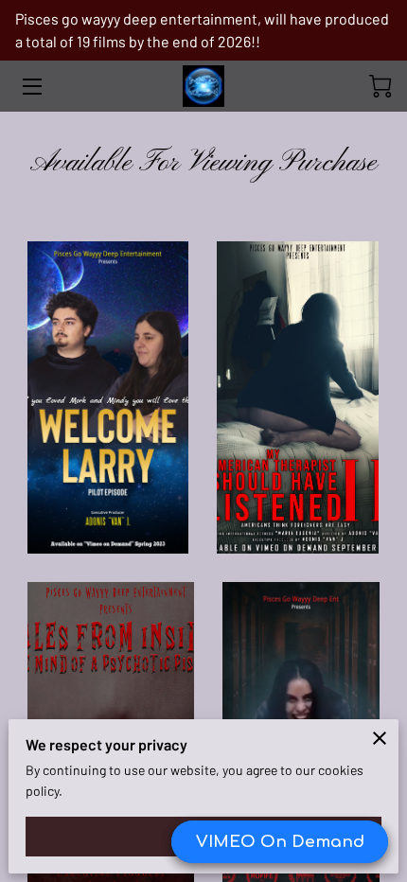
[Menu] (30, 86)
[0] (380, 86)
